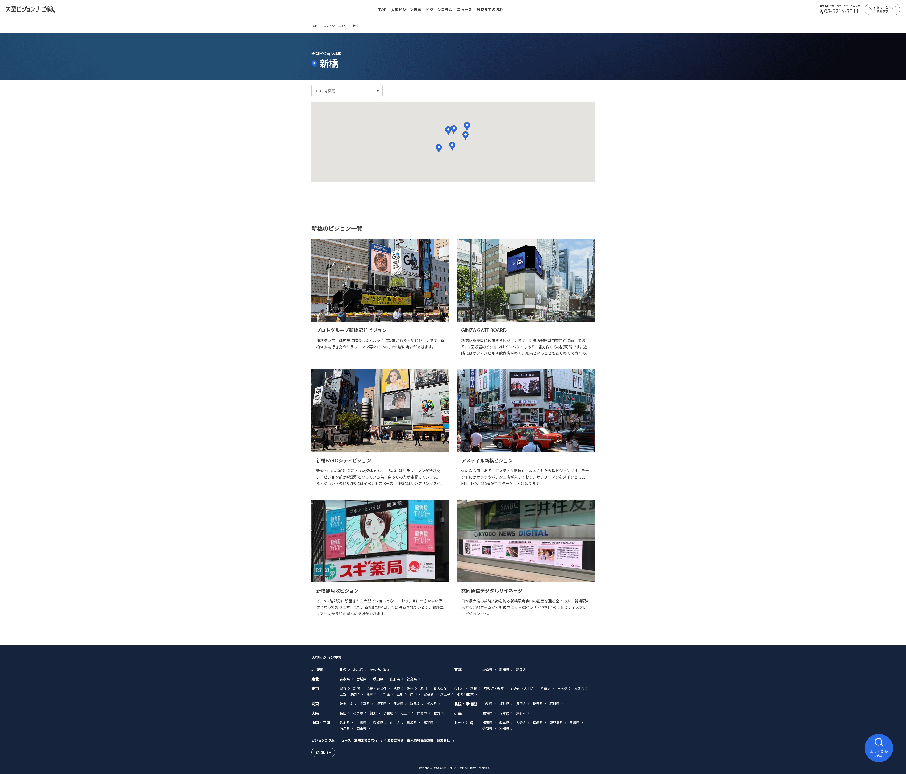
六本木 (459, 688)
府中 (413, 694)
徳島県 (345, 729)
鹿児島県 (556, 723)
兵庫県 (504, 713)
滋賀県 (487, 713)
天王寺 (405, 713)
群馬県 (415, 704)
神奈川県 (346, 704)
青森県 (345, 679)
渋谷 (343, 688)
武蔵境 (428, 694)
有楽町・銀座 (494, 688)
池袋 (396, 688)
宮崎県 (538, 723)
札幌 (343, 670)
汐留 (410, 688)
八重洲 (545, 688)
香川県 (345, 723)
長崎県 (574, 723)
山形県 (395, 679)
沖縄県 (504, 729)
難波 (373, 713)
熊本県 (504, 723)
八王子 (445, 694)
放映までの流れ (490, 9)
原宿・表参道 (376, 688)
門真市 (422, 713)
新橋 (473, 688)
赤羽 (423, 688)
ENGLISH (323, 752)
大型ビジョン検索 (406, 9)
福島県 (412, 679)
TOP (314, 26)
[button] (448, 130)
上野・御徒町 (350, 694)
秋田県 (378, 679)
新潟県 (538, 704)
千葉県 (365, 704)
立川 (400, 694)
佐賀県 (487, 729)
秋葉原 (579, 688)
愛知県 (504, 670)
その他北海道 (380, 670)
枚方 (437, 713)
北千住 (385, 694)
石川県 (554, 704)
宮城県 (361, 679)
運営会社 (443, 740)
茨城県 (398, 704)
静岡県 (521, 670)
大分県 (521, 723)
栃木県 (432, 704)
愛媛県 (378, 723)
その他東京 (465, 694)
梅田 (343, 713)
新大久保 (440, 688)
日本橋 (562, 688)
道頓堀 (388, 713)
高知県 (428, 723)
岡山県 (361, 729)
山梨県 (487, 704)
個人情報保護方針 (420, 740)
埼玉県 (381, 704)
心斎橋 (358, 713)
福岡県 (487, 723)
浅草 (369, 694)
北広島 (358, 670)
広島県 (361, 723)
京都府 (521, 713)
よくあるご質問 (392, 740)
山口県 (395, 723)
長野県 (521, 704)
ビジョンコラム (439, 9)
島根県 (412, 723)
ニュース (464, 9)
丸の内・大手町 (522, 688)
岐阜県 (487, 670)
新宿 (356, 688)
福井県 (504, 704)
